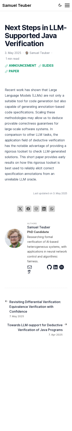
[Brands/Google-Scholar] (29, 271)
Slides (47, 65)
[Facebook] (28, 209)
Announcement (22, 65)
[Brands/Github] (50, 267)
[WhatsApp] (52, 209)
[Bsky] (43, 267)
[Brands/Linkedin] (56, 267)
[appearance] (60, 5)
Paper (13, 71)
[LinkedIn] (44, 209)
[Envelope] (30, 267)
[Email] (36, 209)
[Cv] (37, 267)
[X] (20, 209)
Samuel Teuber (16, 5)
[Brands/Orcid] (62, 267)
